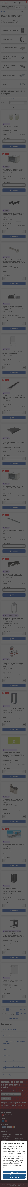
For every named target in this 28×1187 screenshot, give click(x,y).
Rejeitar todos (14, 1177)
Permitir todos (14, 1172)
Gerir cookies (14, 1175)
